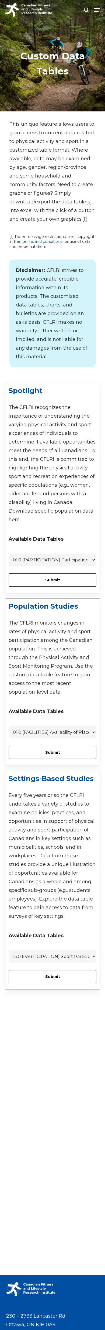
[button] (97, 10)
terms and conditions (42, 241)
